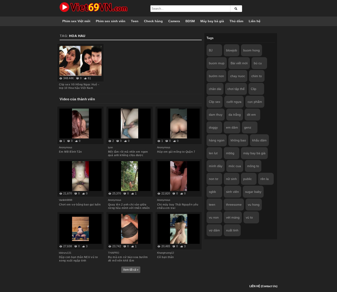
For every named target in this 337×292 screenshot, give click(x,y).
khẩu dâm (259, 140)
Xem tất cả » (130, 269)
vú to (249, 217)
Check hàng (153, 21)
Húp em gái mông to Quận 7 (176, 151)
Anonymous (65, 147)
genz (247, 127)
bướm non (216, 76)
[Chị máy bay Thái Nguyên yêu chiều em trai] (178, 176)
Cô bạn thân (165, 257)
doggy (213, 127)
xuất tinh (232, 230)
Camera (174, 21)
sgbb (212, 192)
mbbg (230, 153)
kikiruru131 (65, 252)
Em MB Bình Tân (70, 151)
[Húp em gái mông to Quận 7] (178, 123)
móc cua (235, 166)
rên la (264, 179)
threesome (234, 204)
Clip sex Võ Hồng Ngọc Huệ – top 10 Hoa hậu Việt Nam (79, 86)
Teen (134, 21)
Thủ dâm (236, 21)
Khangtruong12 (165, 252)
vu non (214, 217)
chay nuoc (237, 76)
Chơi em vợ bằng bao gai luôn (79, 204)
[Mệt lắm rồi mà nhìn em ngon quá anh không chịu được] (129, 123)
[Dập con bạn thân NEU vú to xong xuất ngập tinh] (80, 229)
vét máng (233, 217)
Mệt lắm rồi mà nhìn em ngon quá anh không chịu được (128, 153)
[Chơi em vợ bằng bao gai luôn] (80, 176)
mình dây (215, 166)
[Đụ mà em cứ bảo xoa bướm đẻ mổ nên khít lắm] (129, 229)
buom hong (251, 50)
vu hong (254, 204)
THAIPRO (113, 252)
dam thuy (215, 114)
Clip (253, 89)
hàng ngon (216, 140)
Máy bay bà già (212, 21)
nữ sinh (231, 179)
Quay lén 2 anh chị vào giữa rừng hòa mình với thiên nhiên (129, 206)
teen (212, 204)
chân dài (215, 89)
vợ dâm (214, 230)
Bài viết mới (239, 63)
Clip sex (214, 102)
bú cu (258, 63)
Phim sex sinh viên (110, 21)
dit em (251, 114)
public (247, 179)
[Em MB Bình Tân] (80, 123)
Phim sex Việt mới (76, 21)
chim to (256, 76)
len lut (213, 153)
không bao (238, 140)
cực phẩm (255, 102)
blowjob (231, 50)
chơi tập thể (236, 89)
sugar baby (253, 192)
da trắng (235, 114)
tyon (110, 147)
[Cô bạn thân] (178, 229)
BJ (211, 50)
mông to (253, 166)
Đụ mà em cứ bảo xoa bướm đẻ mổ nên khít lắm (128, 259)
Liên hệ (254, 21)
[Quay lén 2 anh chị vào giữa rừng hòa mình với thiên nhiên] (129, 176)
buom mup (216, 63)
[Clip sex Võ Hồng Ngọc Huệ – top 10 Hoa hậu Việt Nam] (80, 61)
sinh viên (232, 192)
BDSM (190, 21)
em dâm (232, 127)
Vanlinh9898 (65, 200)
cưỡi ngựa (234, 102)
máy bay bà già (254, 153)
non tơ (213, 179)
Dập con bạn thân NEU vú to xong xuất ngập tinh (78, 259)
